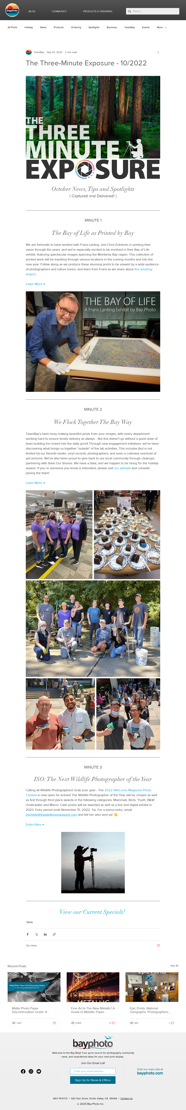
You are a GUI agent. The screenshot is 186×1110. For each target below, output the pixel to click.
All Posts (12, 27)
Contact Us (126, 1098)
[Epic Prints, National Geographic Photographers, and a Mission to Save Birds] (152, 987)
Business (112, 27)
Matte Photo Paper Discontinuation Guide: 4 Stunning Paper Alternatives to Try (33, 1010)
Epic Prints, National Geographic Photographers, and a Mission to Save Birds (149, 1010)
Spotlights (94, 27)
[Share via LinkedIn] (45, 934)
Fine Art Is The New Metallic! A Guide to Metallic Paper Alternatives (93, 1010)
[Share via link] (54, 934)
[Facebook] (23, 1071)
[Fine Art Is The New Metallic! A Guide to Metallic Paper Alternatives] (93, 987)
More (160, 27)
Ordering (76, 27)
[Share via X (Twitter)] (36, 934)
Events (146, 27)
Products (59, 27)
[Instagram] (31, 1071)
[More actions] (158, 52)
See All (174, 965)
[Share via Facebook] (27, 934)
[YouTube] (39, 1071)
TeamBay (129, 27)
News (43, 27)
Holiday (29, 27)
